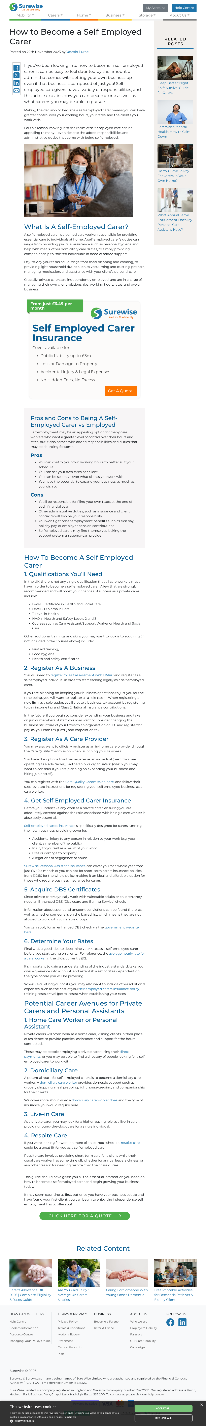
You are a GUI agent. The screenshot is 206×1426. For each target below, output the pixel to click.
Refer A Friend (104, 1328)
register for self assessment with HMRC (81, 675)
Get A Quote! (121, 390)
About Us (178, 15)
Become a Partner (107, 1321)
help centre (156, 1394)
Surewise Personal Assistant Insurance (55, 866)
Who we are (138, 1321)
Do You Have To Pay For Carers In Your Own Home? (173, 176)
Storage (146, 15)
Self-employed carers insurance (49, 826)
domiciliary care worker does (94, 1100)
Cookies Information (23, 1328)
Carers (54, 15)
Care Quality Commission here (89, 782)
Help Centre (184, 8)
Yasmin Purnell (78, 52)
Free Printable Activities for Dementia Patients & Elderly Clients (173, 1295)
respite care (130, 1143)
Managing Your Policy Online (29, 1341)
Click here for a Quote (80, 1215)
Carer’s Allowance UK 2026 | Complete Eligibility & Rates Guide (30, 1295)
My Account (155, 8)
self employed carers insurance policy (109, 989)
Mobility (23, 15)
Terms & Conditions (71, 1328)
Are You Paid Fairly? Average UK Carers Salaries (73, 1295)
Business (113, 15)
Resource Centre (21, 1334)
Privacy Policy (68, 1321)
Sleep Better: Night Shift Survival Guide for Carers (173, 88)
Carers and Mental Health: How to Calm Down (174, 131)
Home (82, 15)
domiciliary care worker (58, 1082)
